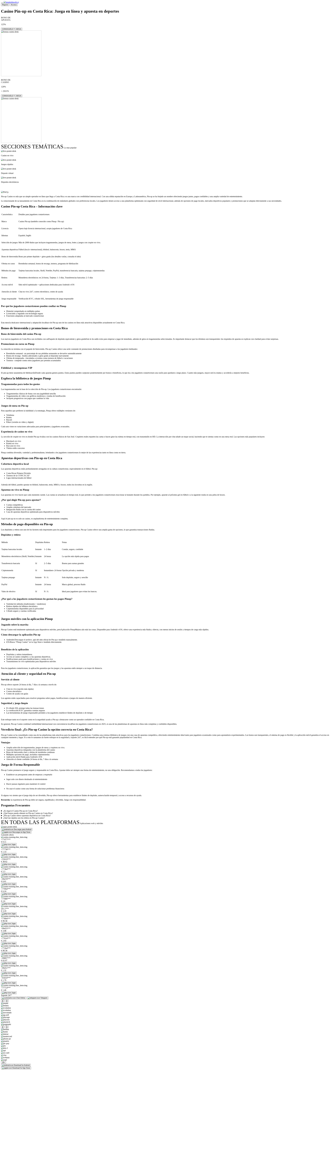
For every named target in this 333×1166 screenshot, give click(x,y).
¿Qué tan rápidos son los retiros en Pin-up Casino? (24, 818)
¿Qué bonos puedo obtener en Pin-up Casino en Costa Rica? (28, 813)
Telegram (43, 998)
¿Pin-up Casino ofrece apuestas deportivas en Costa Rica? (27, 815)
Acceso (14, 5)
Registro (5, 5)
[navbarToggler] (2, 2)
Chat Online (20, 998)
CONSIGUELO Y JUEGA (11, 29)
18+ (3, 1062)
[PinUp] (4, 192)
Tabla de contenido (16, 187)
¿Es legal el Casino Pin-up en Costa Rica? (20, 811)
